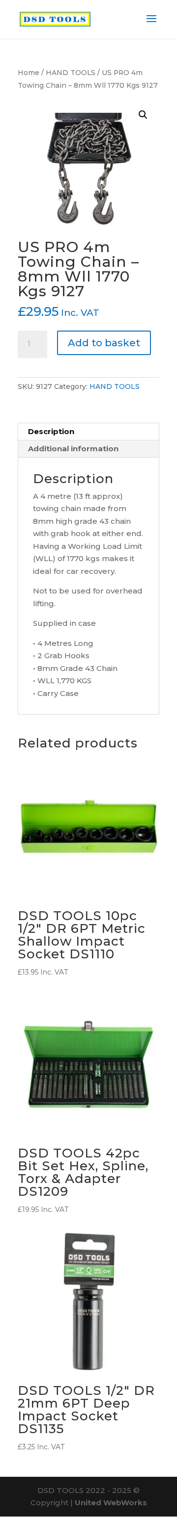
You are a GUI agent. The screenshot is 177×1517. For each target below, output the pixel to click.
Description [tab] (51, 431)
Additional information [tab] (73, 448)
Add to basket (104, 343)
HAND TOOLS (70, 73)
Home (28, 73)
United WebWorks (111, 1502)
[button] (143, 115)
